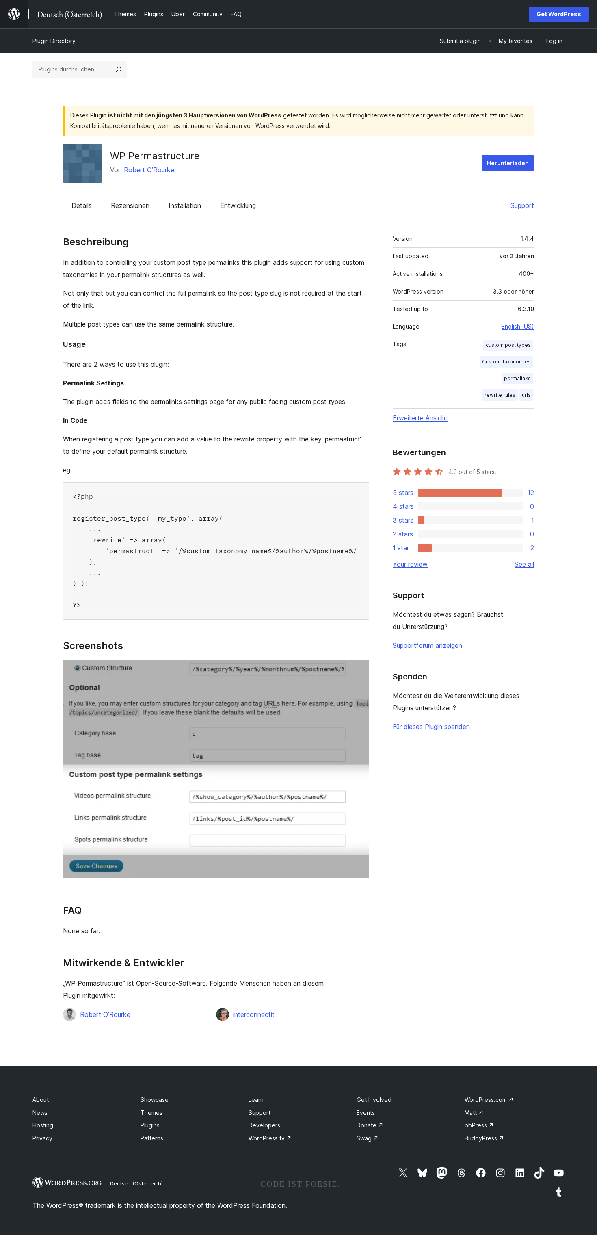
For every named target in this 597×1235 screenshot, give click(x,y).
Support (522, 205)
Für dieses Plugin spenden (431, 726)
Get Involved (374, 1099)
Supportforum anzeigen (427, 645)
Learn (256, 1099)
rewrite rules (500, 395)
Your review (410, 564)
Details (81, 205)
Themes (151, 1112)
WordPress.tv (270, 1138)
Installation (185, 205)
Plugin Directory (54, 40)
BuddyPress (484, 1138)
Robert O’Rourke (149, 170)
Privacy (42, 1138)
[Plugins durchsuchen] (118, 69)
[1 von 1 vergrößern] (358, 671)
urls (526, 395)
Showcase (155, 1099)
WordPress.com (489, 1099)
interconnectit (254, 1014)
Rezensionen (130, 205)
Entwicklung (238, 205)
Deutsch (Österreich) (136, 1183)
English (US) (518, 326)
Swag (368, 1138)
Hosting (42, 1125)
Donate (370, 1125)
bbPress (479, 1125)
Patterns (152, 1138)
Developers (264, 1125)
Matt (474, 1112)
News (40, 1112)
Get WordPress (558, 14)
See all (524, 564)
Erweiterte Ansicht (420, 418)
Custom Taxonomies (506, 362)
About (40, 1099)
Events (366, 1112)
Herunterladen (508, 163)
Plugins (150, 1125)
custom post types (508, 345)
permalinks (517, 378)
